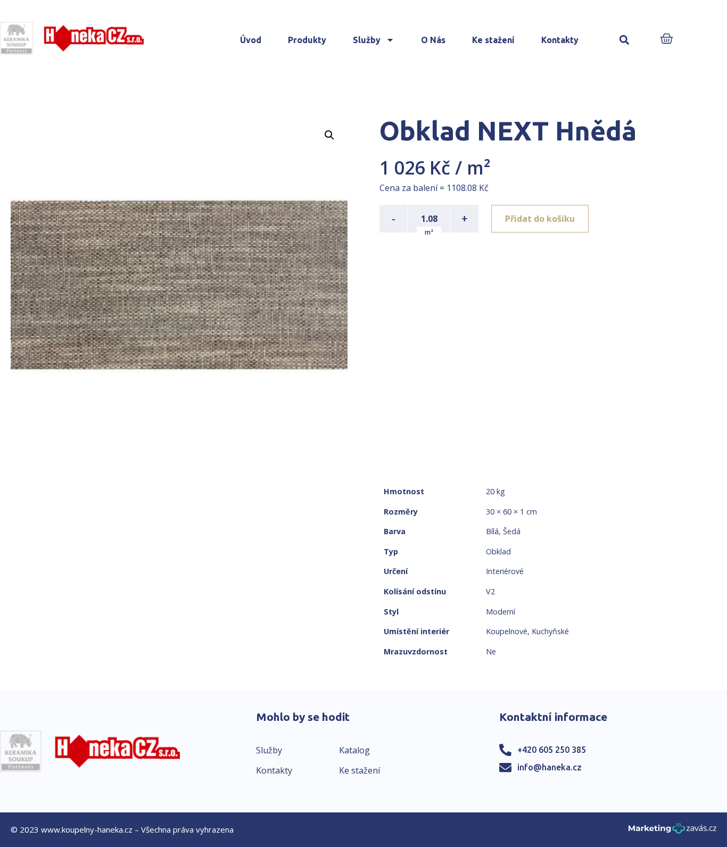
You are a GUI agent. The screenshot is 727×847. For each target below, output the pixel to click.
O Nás (433, 40)
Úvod (250, 40)
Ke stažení (493, 40)
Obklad (498, 551)
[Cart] (666, 39)
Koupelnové (506, 631)
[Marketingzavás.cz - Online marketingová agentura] (672, 831)
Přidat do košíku (540, 219)
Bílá (492, 531)
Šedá (512, 531)
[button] (624, 40)
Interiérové (505, 571)
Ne (491, 651)
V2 (490, 591)
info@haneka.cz (549, 767)
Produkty (307, 40)
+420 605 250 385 (551, 749)
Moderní (500, 612)
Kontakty (560, 40)
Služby (367, 40)
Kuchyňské (550, 631)
